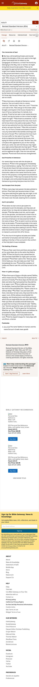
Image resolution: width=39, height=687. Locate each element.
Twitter (8, 664)
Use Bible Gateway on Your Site (16, 592)
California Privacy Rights (15, 602)
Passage (4, 35)
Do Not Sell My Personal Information (19, 605)
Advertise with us (12, 594)
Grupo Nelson (11, 632)
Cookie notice (10, 607)
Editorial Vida (10, 634)
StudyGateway (11, 624)
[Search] (35, 22)
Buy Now (13, 439)
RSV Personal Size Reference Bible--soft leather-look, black (18, 458)
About (8, 560)
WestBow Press (11, 639)
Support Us (10, 577)
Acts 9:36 (7, 327)
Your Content (33, 35)
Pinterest (9, 659)
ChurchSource (11, 627)
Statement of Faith (12, 565)
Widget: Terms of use (13, 612)
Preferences (10, 678)
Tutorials (9, 589)
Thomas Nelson (11, 637)
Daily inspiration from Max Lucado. (19, 8)
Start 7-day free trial (11, 373)
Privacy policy (11, 599)
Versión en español (12, 676)
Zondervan (9, 642)
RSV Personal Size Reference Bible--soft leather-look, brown (18, 426)
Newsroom (10, 575)
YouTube (9, 666)
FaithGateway (10, 622)
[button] (36, 3)
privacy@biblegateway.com (9, 547)
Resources (12, 35)
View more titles (19, 478)
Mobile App (10, 567)
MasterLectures (11, 644)
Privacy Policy (12, 546)
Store (8, 570)
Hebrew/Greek (22, 35)
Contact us (9, 597)
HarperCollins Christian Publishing (17, 629)
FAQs (7, 587)
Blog (7, 572)
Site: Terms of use (12, 610)
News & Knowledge (12, 562)
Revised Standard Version (15, 345)
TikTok (8, 661)
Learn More (26, 373)
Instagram (9, 656)
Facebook (9, 654)
